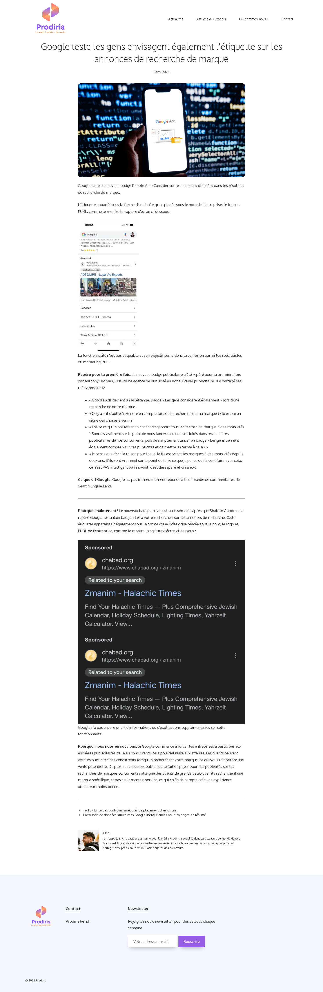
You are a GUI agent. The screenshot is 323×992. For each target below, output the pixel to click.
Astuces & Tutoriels (211, 19)
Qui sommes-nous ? (254, 19)
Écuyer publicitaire (198, 381)
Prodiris (41, 980)
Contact (287, 19)
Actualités (175, 19)
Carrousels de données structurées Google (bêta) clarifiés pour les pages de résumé (144, 815)
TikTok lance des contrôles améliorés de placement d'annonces (129, 810)
